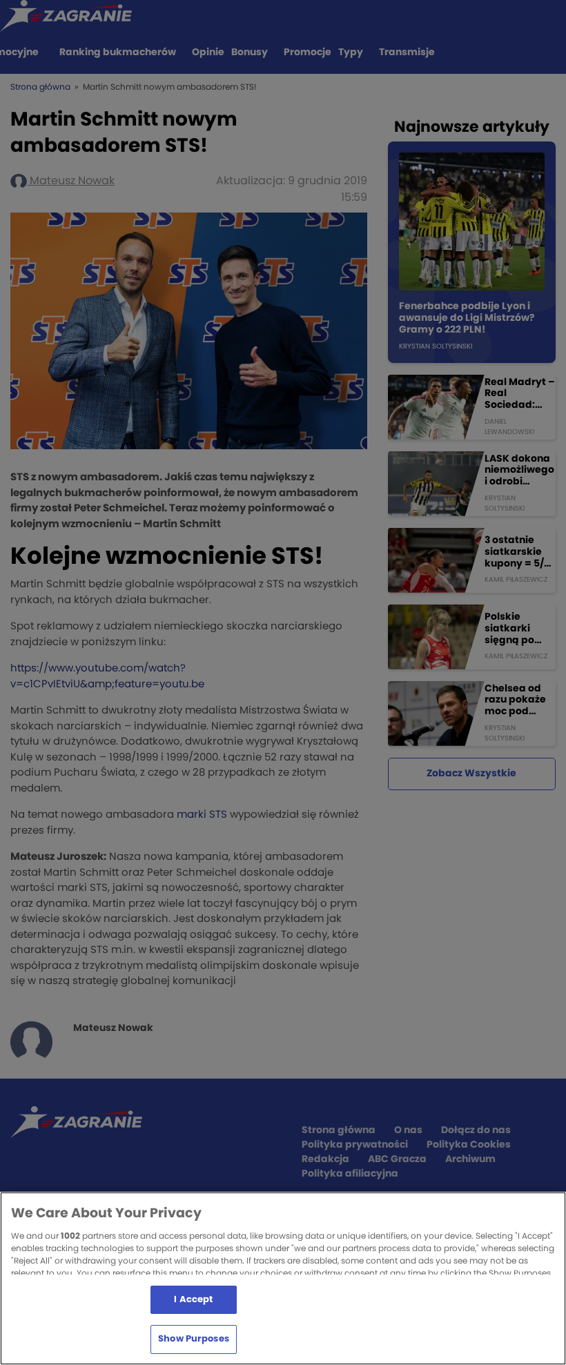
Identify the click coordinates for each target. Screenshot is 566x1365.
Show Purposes (193, 1339)
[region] (283, 1278)
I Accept (193, 1299)
